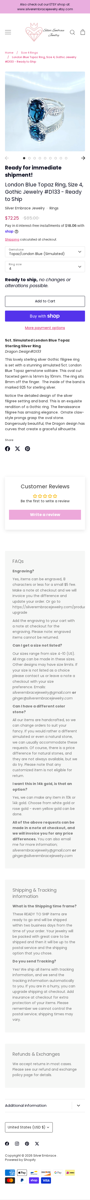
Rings (54, 208)
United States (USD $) (27, 1127)
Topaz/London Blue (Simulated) (37, 253)
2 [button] (29, 158)
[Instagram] (17, 1144)
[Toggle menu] (8, 32)
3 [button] (35, 158)
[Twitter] (37, 1144)
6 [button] (50, 158)
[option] (45, 111)
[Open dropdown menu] (78, 1105)
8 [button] (61, 158)
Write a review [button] (45, 514)
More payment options (45, 327)
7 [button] (55, 158)
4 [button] (40, 158)
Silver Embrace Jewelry (25, 208)
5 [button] (45, 158)
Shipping (12, 239)
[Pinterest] (27, 1144)
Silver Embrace (45, 1155)
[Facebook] (7, 1144)
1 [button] (24, 158)
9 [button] (66, 158)
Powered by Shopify (20, 1160)
